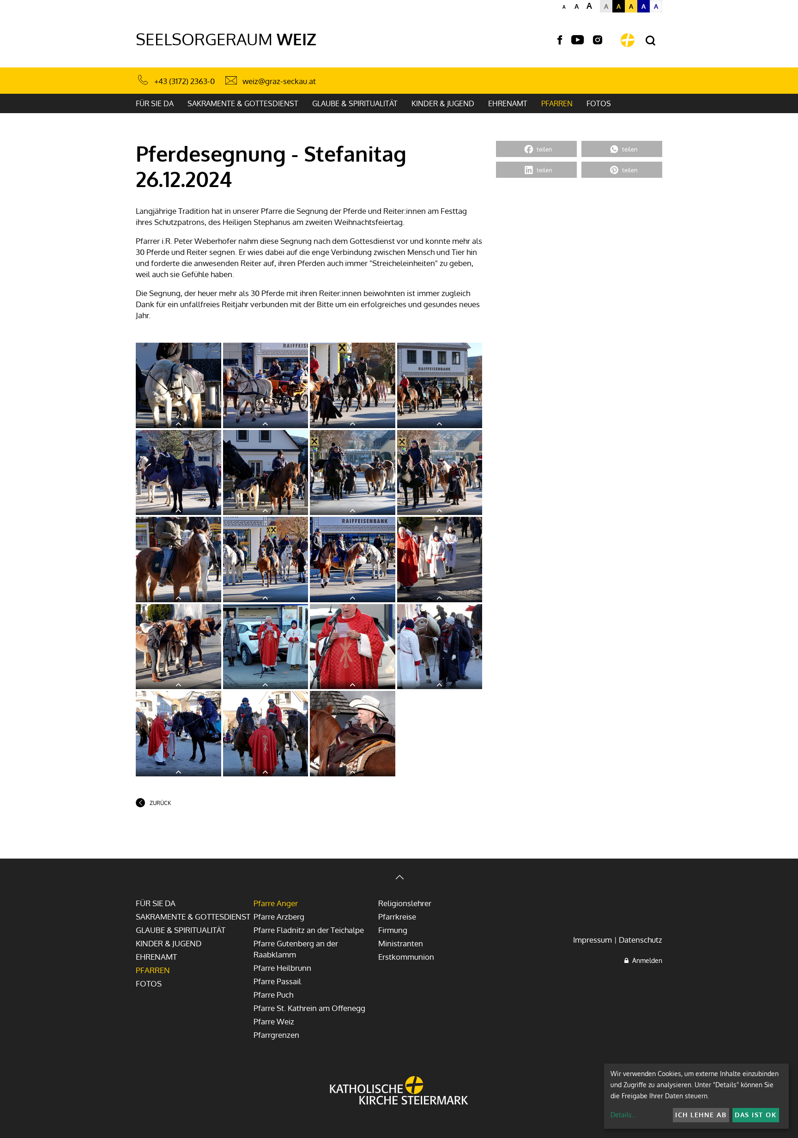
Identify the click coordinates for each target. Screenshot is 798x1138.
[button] (536, 149)
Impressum (592, 939)
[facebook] (559, 40)
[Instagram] (597, 40)
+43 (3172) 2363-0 (184, 81)
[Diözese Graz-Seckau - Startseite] (628, 40)
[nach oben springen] (399, 878)
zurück (160, 802)
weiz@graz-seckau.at (279, 81)
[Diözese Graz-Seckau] (399, 1091)
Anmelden (645, 960)
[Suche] (650, 41)
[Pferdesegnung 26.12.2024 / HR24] (178, 385)
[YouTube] (577, 40)
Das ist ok (755, 1115)
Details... (623, 1115)
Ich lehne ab (700, 1115)
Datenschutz (640, 939)
